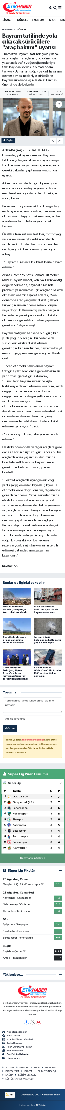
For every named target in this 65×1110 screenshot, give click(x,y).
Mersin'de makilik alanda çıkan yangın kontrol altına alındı (14, 610)
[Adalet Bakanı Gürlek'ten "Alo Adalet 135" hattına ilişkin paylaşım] (48, 657)
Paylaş (9, 140)
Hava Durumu (14, 1035)
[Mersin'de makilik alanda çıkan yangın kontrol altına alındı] (17, 596)
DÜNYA (28, 1071)
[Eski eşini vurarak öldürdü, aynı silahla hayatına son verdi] (48, 596)
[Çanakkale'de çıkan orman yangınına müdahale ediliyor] (17, 626)
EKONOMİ (38, 20)
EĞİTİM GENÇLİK (27, 1075)
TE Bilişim (41, 1105)
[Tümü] (60, 974)
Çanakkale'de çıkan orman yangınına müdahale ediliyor (14, 640)
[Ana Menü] (60, 8)
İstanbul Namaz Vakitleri (20, 1039)
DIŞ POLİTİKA (12, 1071)
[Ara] (55, 8)
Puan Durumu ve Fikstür (19, 1047)
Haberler (7, 29)
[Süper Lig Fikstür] (60, 870)
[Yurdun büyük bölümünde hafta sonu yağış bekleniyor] (48, 626)
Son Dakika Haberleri (18, 1054)
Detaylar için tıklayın (32, 858)
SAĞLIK (9, 1075)
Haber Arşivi (13, 1058)
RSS (11, 1094)
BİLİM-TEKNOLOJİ (47, 1071)
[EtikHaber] (17, 8)
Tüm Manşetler (15, 1050)
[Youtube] (38, 1021)
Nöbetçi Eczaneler (17, 1032)
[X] (32, 1021)
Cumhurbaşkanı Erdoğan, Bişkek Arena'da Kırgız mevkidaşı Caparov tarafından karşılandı (15, 673)
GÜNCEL (22, 20)
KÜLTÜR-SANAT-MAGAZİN (20, 1079)
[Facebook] (26, 1021)
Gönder (10, 728)
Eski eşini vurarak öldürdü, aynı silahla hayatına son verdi (46, 610)
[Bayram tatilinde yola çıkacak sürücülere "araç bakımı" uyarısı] (32, 117)
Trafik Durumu (14, 1043)
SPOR (52, 20)
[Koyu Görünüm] (50, 8)
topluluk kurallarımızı (33, 739)
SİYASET (7, 20)
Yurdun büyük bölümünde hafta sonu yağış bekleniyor (47, 640)
